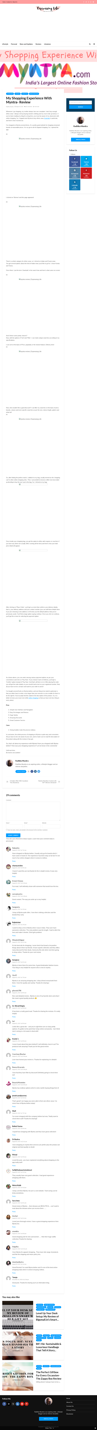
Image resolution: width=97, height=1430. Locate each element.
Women (39, 1340)
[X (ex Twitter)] (13, 1404)
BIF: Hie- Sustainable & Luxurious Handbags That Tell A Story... (48, 1347)
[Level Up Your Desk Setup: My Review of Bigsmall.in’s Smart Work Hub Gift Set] (17, 1315)
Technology (40, 1309)
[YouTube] (22, 1404)
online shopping (33, 698)
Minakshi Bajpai (18, 940)
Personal (14, 44)
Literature (47, 44)
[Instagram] (9, 1404)
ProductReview (41, 1307)
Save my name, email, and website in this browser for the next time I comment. (28, 830)
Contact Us (9, 2)
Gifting (39, 1366)
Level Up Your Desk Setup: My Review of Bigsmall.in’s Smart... (47, 1316)
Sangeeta (16, 907)
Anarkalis (47, 118)
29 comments (29, 106)
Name (8, 823)
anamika (15, 1231)
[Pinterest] (27, 1404)
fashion (17, 93)
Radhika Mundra (10, 106)
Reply (14, 861)
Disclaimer (69, 1414)
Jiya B (14, 975)
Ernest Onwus (17, 881)
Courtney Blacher (19, 1054)
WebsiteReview (34, 93)
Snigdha (15, 1247)
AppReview (10, 93)
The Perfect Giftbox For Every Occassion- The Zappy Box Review (48, 1375)
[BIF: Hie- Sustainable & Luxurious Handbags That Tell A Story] (17, 1345)
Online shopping (49, 1304)
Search (80, 107)
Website (44, 823)
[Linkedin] (18, 1404)
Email (26, 823)
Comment (8, 800)
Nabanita (15, 848)
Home (4, 2)
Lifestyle (5, 44)
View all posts (21, 771)
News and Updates (26, 44)
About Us (15, 2)
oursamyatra (17, 894)
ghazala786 (16, 990)
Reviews (38, 44)
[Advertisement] (48, 27)
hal (13, 1021)
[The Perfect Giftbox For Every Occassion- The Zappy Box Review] (17, 1376)
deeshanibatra (17, 1262)
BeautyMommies (18, 1082)
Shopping (57, 1307)
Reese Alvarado (18, 1067)
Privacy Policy (70, 1410)
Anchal (15, 1216)
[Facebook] (4, 1404)
